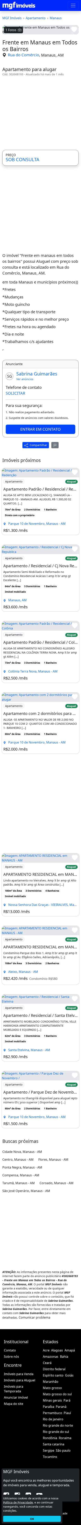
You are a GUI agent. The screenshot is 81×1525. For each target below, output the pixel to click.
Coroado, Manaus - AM (57, 1183)
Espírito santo (53, 1375)
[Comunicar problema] (55, 445)
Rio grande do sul (56, 1432)
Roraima (65, 1438)
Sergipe (48, 1450)
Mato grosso (52, 1388)
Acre (46, 1350)
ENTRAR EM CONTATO (40, 429)
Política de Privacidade (18, 1502)
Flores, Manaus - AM (53, 1159)
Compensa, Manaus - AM (20, 1175)
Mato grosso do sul (57, 1394)
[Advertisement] (40, 113)
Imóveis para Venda (18, 1374)
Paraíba (48, 1406)
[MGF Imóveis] (18, 5)
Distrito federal (54, 1369)
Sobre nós (11, 1356)
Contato (10, 1350)
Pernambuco (52, 1413)
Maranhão (50, 1381)
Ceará (47, 1363)
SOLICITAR (15, 393)
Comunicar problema (34, 1317)
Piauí (67, 1413)
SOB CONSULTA (22, 159)
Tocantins (50, 1457)
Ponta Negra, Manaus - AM (22, 1167)
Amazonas (50, 1356)
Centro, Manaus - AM (18, 1159)
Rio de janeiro (53, 1419)
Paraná (61, 1406)
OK (32, 1519)
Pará (67, 1400)
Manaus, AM (52, 55)
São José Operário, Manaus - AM (26, 1191)
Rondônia (50, 1438)
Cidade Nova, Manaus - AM (22, 1152)
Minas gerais (52, 1400)
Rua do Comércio (23, 55)
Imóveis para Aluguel (19, 1380)
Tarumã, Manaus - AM (18, 1183)
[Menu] (73, 5)
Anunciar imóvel (16, 1397)
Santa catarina (53, 1444)
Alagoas (57, 1350)
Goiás (69, 1375)
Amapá (69, 1350)
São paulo (63, 1450)
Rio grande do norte (58, 1425)
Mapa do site (13, 1404)
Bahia (64, 1356)
